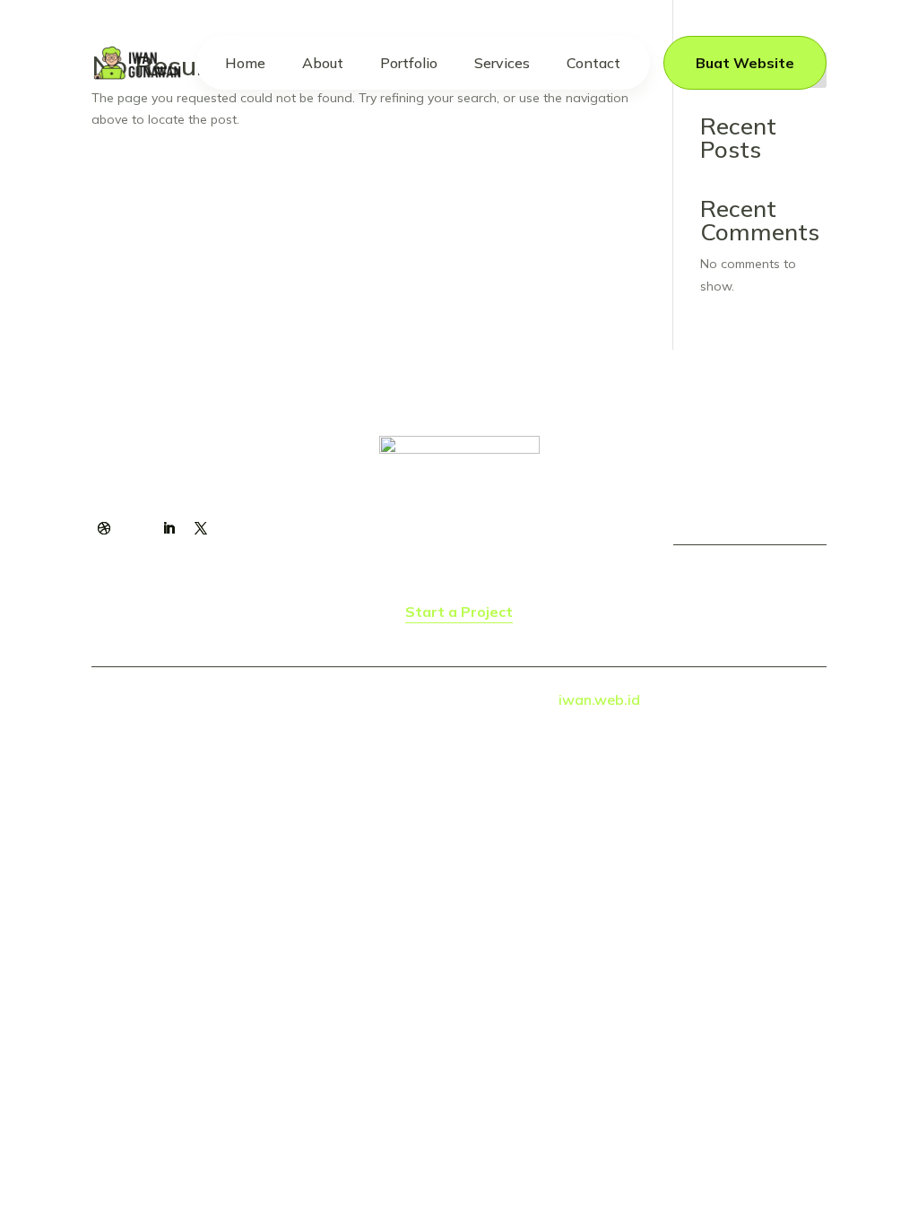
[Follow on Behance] (136, 528)
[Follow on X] (200, 528)
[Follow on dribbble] (104, 528)
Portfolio (408, 63)
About (322, 63)
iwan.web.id (599, 699)
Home (245, 63)
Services (502, 63)
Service (453, 525)
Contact (593, 63)
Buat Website (745, 63)
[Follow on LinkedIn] (168, 528)
